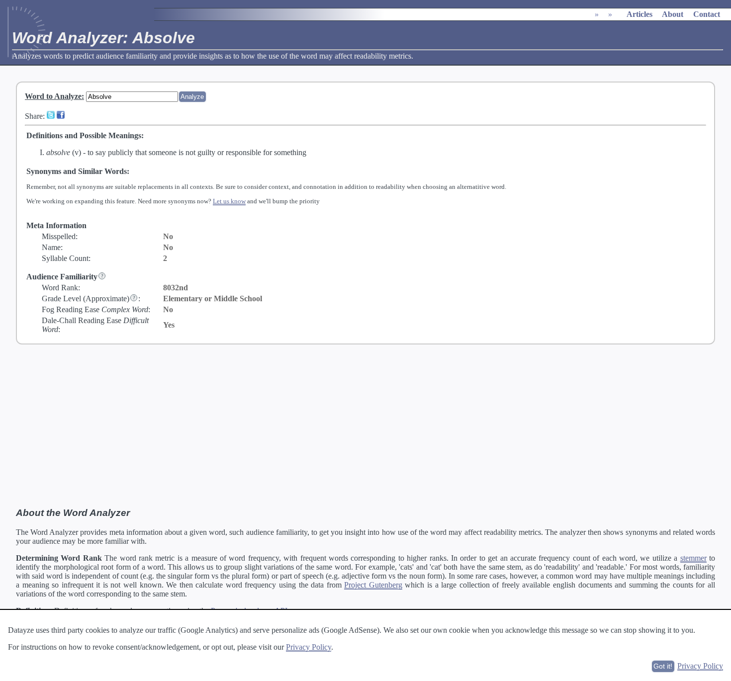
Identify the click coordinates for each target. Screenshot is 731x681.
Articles (639, 14)
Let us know (229, 201)
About (672, 14)
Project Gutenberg (373, 585)
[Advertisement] (365, 426)
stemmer (693, 558)
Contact (706, 14)
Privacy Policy (308, 647)
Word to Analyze (53, 96)
